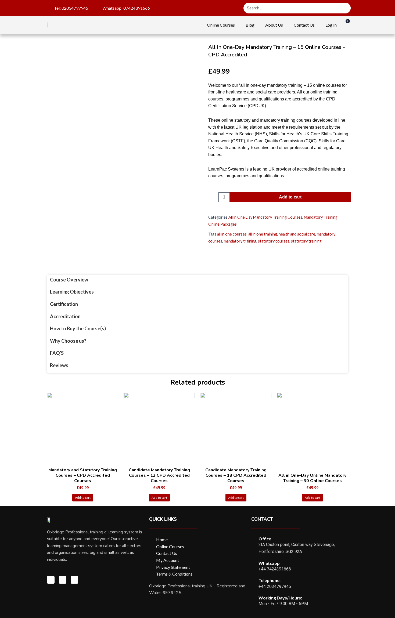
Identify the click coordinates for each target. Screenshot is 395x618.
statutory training (306, 241)
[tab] (78, 280)
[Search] (345, 8)
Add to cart (290, 197)
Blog (250, 24)
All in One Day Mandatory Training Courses (265, 217)
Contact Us (304, 24)
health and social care (297, 234)
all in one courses (232, 234)
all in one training (262, 234)
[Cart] (345, 24)
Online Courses (221, 24)
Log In (331, 24)
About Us (274, 24)
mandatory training (240, 241)
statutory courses (273, 241)
